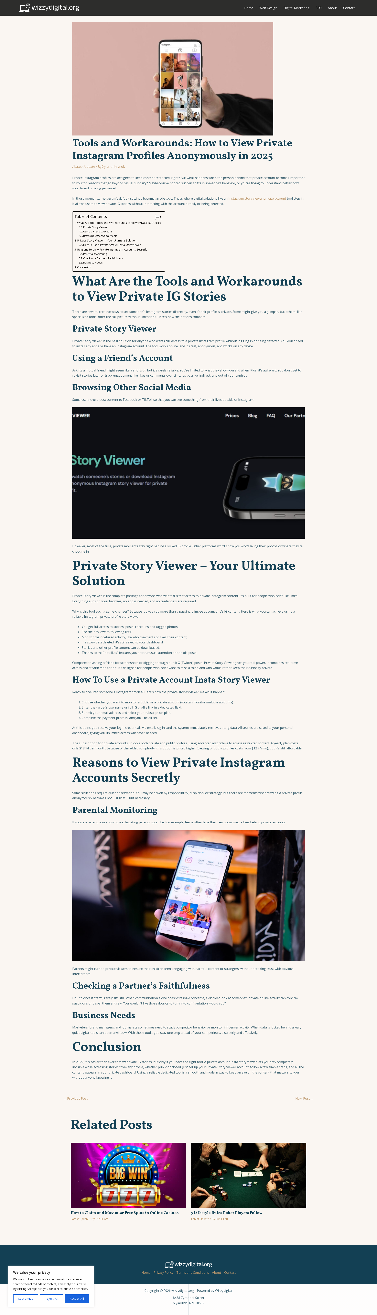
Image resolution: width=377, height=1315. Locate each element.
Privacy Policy (163, 1272)
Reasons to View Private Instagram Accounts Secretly (112, 249)
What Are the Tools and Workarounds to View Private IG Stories (119, 223)
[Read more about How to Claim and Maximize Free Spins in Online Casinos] (128, 1175)
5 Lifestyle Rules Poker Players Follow (227, 1213)
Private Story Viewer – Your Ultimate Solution (106, 240)
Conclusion (84, 267)
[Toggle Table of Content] (156, 217)
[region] (51, 1286)
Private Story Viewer (95, 227)
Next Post (304, 1098)
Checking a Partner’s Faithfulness (103, 258)
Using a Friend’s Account (97, 231)
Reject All (51, 1298)
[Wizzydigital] (49, 7)
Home (248, 8)
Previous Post (75, 1098)
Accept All (77, 1298)
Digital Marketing (296, 8)
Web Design (268, 8)
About (332, 8)
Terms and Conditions (192, 1272)
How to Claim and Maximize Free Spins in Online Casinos (125, 1213)
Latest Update (84, 166)
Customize (25, 1298)
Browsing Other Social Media (100, 236)
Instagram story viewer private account (257, 198)
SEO (319, 8)
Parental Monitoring (95, 254)
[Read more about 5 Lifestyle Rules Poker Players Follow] (249, 1175)
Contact (349, 8)
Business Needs (93, 262)
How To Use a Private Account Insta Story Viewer (112, 245)
